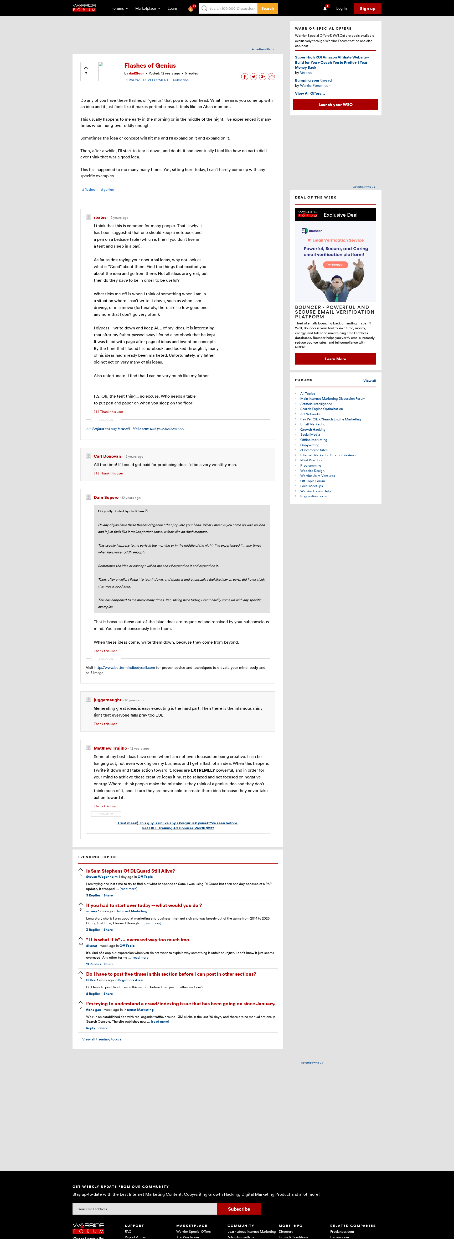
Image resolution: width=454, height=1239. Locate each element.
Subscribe (181, 79)
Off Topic (145, 876)
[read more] (128, 888)
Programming (310, 465)
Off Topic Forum (312, 480)
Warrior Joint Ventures (317, 475)
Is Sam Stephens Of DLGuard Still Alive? (130, 870)
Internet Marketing (132, 911)
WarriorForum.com (316, 85)
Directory (286, 1231)
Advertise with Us (263, 49)
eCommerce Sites (314, 449)
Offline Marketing (313, 439)
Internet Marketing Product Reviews (328, 455)
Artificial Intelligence (316, 403)
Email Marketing (313, 424)
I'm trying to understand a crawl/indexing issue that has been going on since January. (181, 1003)
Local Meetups (311, 485)
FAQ (128, 1231)
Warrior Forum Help (315, 491)
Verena (306, 72)
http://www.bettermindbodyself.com (124, 667)
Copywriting (309, 444)
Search (267, 8)
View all (369, 380)
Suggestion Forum (314, 496)
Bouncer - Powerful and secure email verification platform (335, 312)
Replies (93, 895)
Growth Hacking (313, 429)
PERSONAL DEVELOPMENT (147, 79)
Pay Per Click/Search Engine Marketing (330, 419)
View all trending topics (99, 1039)
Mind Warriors (311, 460)
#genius (107, 189)
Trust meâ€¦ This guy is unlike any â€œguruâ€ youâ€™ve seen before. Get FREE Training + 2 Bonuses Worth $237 (178, 825)
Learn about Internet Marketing (252, 1231)
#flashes (88, 189)
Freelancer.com (342, 1231)
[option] (335, 286)
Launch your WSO (336, 104)
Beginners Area (130, 980)
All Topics (307, 393)
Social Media (310, 434)
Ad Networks (310, 414)
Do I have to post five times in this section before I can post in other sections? (171, 973)
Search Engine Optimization (321, 408)
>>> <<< (135, 429)
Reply (90, 1028)
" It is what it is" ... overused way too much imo (137, 939)
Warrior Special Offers (193, 1231)
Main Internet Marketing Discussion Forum (332, 398)
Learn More (335, 359)
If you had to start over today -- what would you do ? (144, 905)
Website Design (312, 470)
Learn (174, 8)
